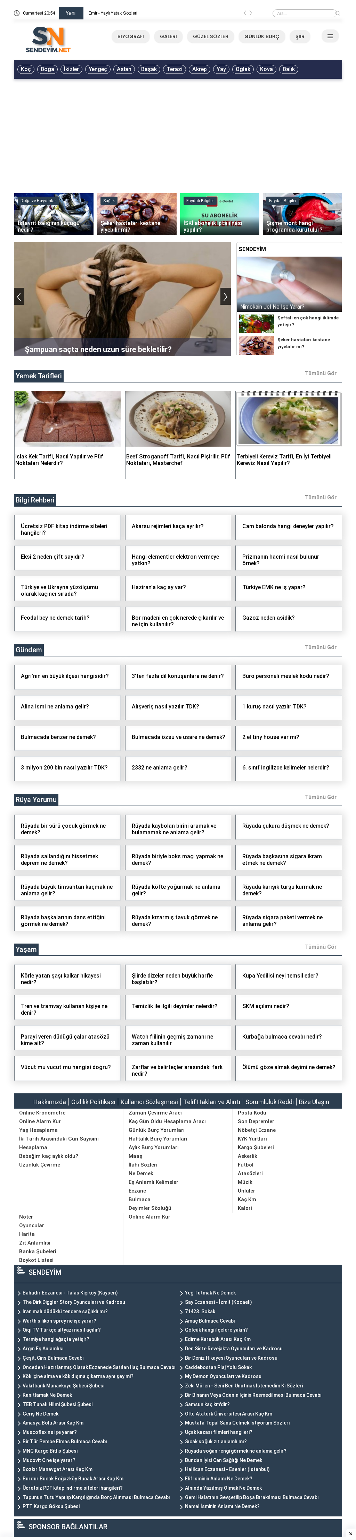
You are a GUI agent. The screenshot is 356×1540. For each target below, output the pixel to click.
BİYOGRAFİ (131, 36)
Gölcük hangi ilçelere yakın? (216, 1330)
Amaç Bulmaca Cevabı (210, 1321)
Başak (149, 69)
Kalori (245, 1208)
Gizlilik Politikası (93, 1101)
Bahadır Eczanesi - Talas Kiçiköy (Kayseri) (70, 1293)
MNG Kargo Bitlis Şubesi (50, 1451)
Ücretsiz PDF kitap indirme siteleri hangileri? (73, 1488)
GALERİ (168, 36)
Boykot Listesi (36, 1260)
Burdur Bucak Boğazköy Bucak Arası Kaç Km (73, 1478)
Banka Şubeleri (37, 1251)
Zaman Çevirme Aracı (155, 1113)
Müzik (245, 1182)
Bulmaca (140, 1199)
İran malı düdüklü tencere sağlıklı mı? (65, 1311)
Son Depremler (256, 1121)
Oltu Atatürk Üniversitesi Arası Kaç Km (228, 1414)
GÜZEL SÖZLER (210, 36)
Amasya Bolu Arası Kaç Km (53, 1423)
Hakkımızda (49, 1101)
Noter (26, 1217)
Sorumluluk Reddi (269, 1101)
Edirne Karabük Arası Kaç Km (218, 1339)
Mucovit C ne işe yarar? (49, 1460)
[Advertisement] (178, 134)
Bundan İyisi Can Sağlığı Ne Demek (223, 1460)
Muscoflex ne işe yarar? (50, 1432)
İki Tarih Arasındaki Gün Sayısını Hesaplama (59, 1143)
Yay (221, 69)
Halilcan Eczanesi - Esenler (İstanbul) (227, 1469)
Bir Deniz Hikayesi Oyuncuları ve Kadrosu (231, 1358)
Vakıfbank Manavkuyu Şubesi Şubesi (63, 1385)
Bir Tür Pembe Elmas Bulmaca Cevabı (65, 1441)
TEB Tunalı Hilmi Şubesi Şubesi (57, 1404)
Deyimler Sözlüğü (150, 1208)
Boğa (47, 69)
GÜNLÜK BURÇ (262, 36)
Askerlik (247, 1156)
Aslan (124, 69)
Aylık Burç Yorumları (154, 1147)
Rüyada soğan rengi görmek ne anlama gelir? (235, 1451)
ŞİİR (300, 36)
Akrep (199, 69)
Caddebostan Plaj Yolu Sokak (218, 1367)
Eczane (137, 1191)
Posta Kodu (252, 1113)
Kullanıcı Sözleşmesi (149, 1101)
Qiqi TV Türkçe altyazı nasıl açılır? (62, 1330)
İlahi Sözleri (143, 1165)
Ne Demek (141, 1173)
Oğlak (243, 69)
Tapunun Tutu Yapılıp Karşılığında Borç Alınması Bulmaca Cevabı (96, 1497)
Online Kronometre (42, 1113)
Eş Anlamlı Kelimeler (153, 1182)
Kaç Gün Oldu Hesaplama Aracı (167, 1121)
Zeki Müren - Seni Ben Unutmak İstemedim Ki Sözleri (244, 1385)
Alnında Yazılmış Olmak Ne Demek (223, 1488)
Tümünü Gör (321, 373)
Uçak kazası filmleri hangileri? (218, 1432)
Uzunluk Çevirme (39, 1165)
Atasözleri (250, 1173)
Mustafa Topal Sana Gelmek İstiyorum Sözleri (237, 1423)
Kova (266, 69)
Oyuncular (31, 1225)
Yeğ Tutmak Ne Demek (210, 1293)
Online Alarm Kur (40, 1121)
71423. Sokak (200, 1311)
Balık (289, 69)
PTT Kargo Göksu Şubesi (51, 1506)
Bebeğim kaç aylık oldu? (48, 1156)
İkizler (71, 69)
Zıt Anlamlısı (34, 1243)
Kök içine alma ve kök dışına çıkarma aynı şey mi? (78, 1376)
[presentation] (245, 14)
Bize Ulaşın (314, 1101)
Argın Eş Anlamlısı (43, 1348)
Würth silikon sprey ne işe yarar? (59, 1321)
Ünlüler (246, 1191)
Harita (27, 1234)
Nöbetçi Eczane (257, 1130)
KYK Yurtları (252, 1139)
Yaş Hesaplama (38, 1130)
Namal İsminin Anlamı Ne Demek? (222, 1506)
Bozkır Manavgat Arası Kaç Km (57, 1469)
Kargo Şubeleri (256, 1147)
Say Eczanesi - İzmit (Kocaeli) (218, 1302)
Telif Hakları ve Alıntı (211, 1101)
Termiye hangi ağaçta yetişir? (56, 1339)
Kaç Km (247, 1199)
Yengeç (98, 69)
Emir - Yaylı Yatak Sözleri (113, 13)
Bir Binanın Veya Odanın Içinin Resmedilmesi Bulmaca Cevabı (253, 1395)
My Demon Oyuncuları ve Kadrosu (223, 1376)
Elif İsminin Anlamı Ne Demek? (218, 1478)
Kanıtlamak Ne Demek (47, 1395)
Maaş (135, 1156)
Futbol (245, 1165)
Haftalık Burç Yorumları (158, 1139)
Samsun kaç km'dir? (207, 1404)
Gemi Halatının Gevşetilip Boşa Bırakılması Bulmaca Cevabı (252, 1497)
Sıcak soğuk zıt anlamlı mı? (216, 1441)
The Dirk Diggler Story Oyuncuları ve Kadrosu (74, 1302)
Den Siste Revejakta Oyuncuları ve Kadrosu (234, 1348)
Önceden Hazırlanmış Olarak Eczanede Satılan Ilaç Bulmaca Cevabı (99, 1367)
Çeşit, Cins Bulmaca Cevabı (53, 1358)
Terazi (175, 69)
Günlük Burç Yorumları (157, 1130)
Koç (26, 69)
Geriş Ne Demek (40, 1414)
